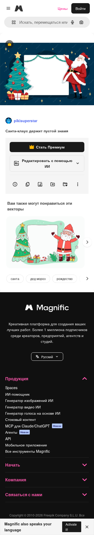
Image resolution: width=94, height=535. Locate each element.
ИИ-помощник (17, 394)
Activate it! (71, 526)
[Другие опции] (77, 184)
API (8, 438)
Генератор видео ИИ (23, 406)
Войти (80, 8)
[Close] (87, 527)
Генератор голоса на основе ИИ (32, 413)
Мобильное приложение (26, 444)
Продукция (16, 379)
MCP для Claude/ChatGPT (33, 425)
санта (15, 278)
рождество (65, 278)
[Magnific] (47, 309)
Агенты (17, 432)
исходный (35, 44)
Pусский (47, 356)
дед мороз (38, 278)
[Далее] (87, 242)
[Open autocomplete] (11, 22)
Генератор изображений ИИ (29, 400)
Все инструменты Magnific (27, 451)
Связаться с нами (23, 494)
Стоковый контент (20, 419)
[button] (47, 356)
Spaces (11, 387)
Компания (15, 480)
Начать (12, 465)
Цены (63, 8)
